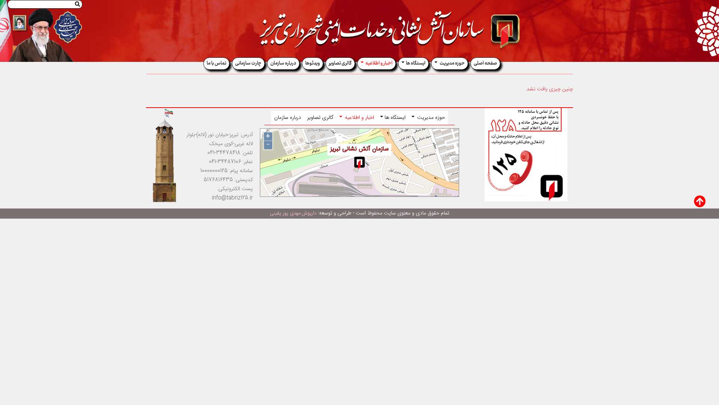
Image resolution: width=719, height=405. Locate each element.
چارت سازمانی (248, 63)
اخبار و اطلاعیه (378, 63)
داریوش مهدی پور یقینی (293, 213)
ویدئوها (312, 63)
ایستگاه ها (415, 63)
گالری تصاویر (340, 63)
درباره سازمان (283, 63)
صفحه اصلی (485, 63)
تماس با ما (216, 63)
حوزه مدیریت (452, 63)
